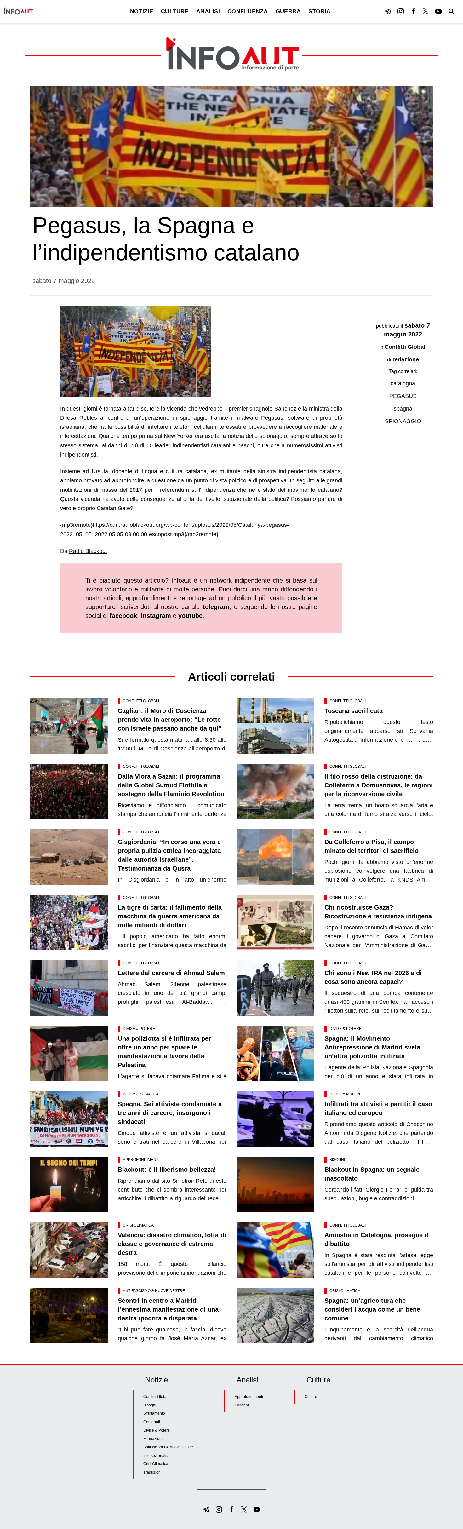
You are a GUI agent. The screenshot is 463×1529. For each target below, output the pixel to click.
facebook (123, 615)
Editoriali (242, 1405)
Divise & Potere (139, 1028)
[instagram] (400, 11)
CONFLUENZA (247, 11)
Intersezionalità (140, 1094)
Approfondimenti (141, 1160)
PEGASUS (403, 396)
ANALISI (208, 11)
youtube (190, 615)
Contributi (151, 1422)
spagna (403, 408)
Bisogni (337, 1160)
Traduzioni (152, 1472)
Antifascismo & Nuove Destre (154, 1291)
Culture (311, 1396)
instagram (156, 615)
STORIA (319, 11)
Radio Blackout (88, 551)
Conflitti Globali (406, 347)
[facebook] (413, 11)
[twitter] (426, 11)
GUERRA (288, 11)
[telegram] (388, 11)
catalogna (403, 383)
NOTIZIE (141, 11)
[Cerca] (451, 11)
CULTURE (175, 11)
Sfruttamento (154, 1413)
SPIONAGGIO (403, 421)
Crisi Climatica (138, 1225)
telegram (216, 606)
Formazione (153, 1438)
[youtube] (438, 11)
